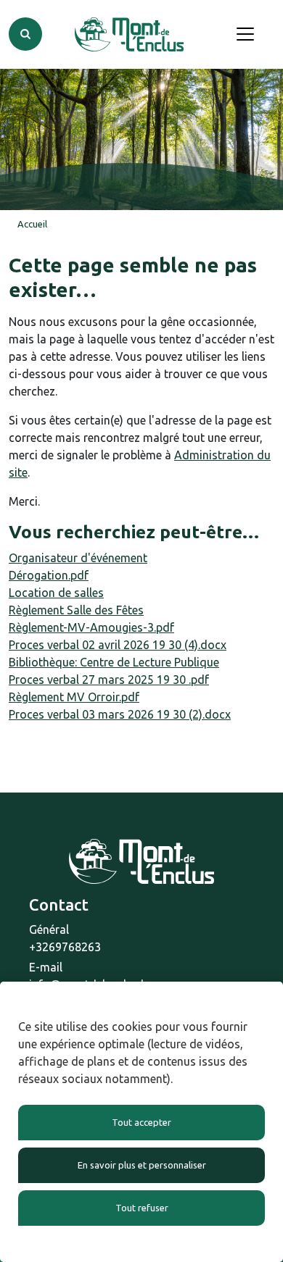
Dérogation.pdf (49, 575)
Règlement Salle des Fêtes (76, 610)
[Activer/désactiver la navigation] (245, 34)
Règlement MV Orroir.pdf (74, 696)
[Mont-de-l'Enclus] (129, 34)
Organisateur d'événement (78, 557)
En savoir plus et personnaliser (142, 1165)
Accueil (32, 224)
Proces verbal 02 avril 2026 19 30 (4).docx (117, 644)
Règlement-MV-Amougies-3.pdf (91, 627)
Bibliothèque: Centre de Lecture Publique (114, 662)
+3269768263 (65, 946)
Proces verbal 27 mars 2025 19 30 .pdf (109, 679)
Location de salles (56, 592)
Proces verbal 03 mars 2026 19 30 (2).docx (120, 714)
